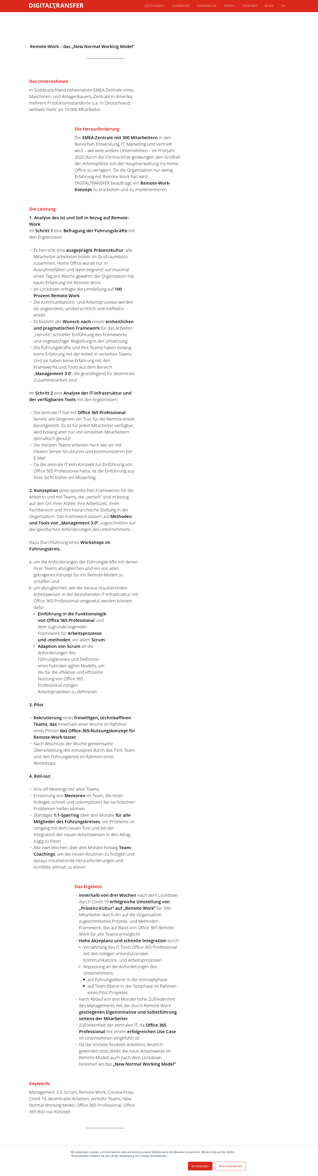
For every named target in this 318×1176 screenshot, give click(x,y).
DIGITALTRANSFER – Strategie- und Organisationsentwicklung (68, 5)
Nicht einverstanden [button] (230, 1166)
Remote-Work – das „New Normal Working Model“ (82, 46)
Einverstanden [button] (200, 1166)
